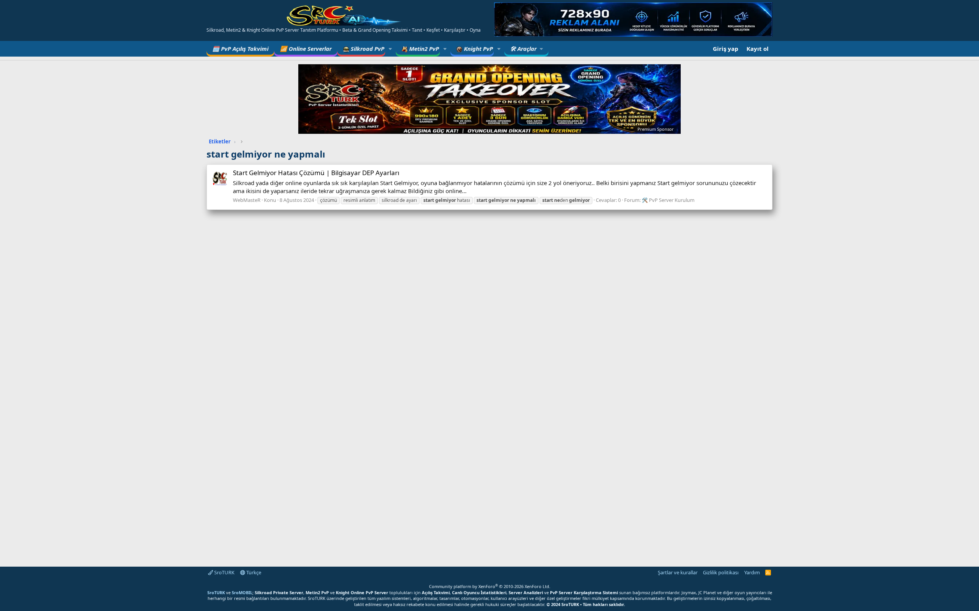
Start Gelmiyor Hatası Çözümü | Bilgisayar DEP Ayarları (316, 172)
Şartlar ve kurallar (678, 572)
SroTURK (223, 572)
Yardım (752, 572)
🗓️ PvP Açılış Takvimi (240, 48)
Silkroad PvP (366, 48)
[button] (390, 49)
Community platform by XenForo (489, 586)
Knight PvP (477, 48)
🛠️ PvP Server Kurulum (668, 200)
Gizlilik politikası (720, 572)
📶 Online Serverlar (306, 48)
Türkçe (253, 572)
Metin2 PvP (423, 48)
